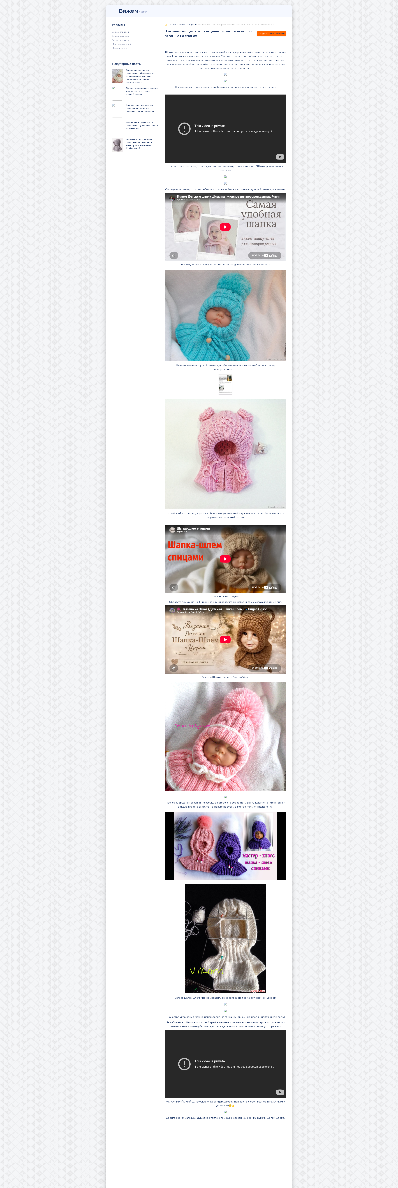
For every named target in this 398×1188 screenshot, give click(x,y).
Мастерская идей (121, 44)
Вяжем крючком (120, 36)
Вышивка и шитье (121, 40)
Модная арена (119, 48)
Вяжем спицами (120, 32)
